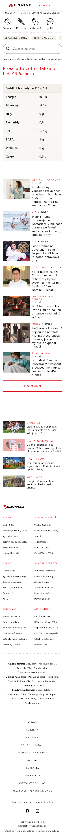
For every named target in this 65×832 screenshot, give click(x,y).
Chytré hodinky (46, 698)
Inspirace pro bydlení (42, 297)
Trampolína (52, 677)
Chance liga (9, 570)
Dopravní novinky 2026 (46, 627)
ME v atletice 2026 (13, 587)
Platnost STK (41, 644)
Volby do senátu (11, 547)
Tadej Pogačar (41, 542)
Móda (36, 324)
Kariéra (32, 730)
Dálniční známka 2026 (45, 622)
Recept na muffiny (43, 576)
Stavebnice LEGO (16, 694)
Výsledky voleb (10, 536)
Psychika (50, 28)
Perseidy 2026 (24, 668)
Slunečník (13, 681)
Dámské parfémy (35, 694)
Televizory (31, 698)
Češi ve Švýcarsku (12, 633)
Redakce (32, 737)
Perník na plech (42, 599)
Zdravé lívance (41, 582)
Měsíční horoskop (46, 180)
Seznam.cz (44, 5)
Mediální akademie (32, 752)
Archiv (32, 760)
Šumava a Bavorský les (14, 627)
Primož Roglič (41, 547)
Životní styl (41, 353)
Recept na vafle (42, 593)
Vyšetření (35, 28)
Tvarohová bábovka (43, 587)
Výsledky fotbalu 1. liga (14, 576)
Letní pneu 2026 (42, 616)
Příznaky (21, 28)
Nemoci (7, 28)
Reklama (32, 768)
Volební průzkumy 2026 (15, 530)
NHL (5, 599)
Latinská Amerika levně (15, 639)
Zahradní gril (28, 685)
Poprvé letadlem (11, 622)
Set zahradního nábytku (44, 681)
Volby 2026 (8, 525)
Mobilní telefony (43, 690)
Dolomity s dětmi (12, 644)
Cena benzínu (40, 668)
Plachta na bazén (37, 677)
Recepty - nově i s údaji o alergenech (32, 13)
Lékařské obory (16, 38)
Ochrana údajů (32, 745)
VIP (34, 212)
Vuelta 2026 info (42, 525)
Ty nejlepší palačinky (44, 570)
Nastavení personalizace (32, 791)
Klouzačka (25, 681)
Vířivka (40, 685)
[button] (16, 189)
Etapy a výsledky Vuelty (46, 530)
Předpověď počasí (47, 664)
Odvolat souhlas (32, 783)
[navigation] (4, 5)
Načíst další (32, 386)
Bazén (23, 677)
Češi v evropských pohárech (32, 672)
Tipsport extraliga (12, 582)
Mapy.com (30, 664)
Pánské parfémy (32, 703)
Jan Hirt (38, 536)
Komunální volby (11, 553)
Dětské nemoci (44, 38)
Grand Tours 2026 (43, 553)
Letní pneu (51, 694)
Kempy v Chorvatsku (13, 616)
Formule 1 (8, 593)
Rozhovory (40, 267)
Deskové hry (17, 698)
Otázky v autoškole (44, 639)
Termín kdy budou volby (15, 542)
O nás (32, 722)
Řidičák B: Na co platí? (46, 633)
